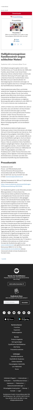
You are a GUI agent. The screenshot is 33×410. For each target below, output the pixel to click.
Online (17, 41)
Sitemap (24, 388)
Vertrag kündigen (17, 342)
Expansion (17, 330)
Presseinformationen (16, 349)
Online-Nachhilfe (17, 361)
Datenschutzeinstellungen (15, 385)
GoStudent (7, 380)
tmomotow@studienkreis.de (14, 176)
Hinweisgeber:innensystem (11, 388)
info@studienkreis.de (16, 400)
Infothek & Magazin (10, 378)
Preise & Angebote (17, 339)
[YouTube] (14, 313)
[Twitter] (9, 313)
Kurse (17, 369)
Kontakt (12, 391)
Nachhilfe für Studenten (17, 359)
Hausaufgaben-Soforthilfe (17, 364)
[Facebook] (4, 313)
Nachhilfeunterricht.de (20, 380)
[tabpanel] (16, 32)
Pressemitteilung (17, 17)
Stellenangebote (17, 332)
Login (19, 391)
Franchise (17, 327)
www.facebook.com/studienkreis (11, 249)
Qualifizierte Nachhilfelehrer (17, 344)
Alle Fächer (16, 347)
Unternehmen (5, 6)
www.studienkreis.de (7, 245)
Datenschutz (20, 383)
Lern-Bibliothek (17, 366)
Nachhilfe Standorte (17, 356)
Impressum (10, 383)
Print (17, 39)
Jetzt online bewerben (15, 284)
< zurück (3, 259)
